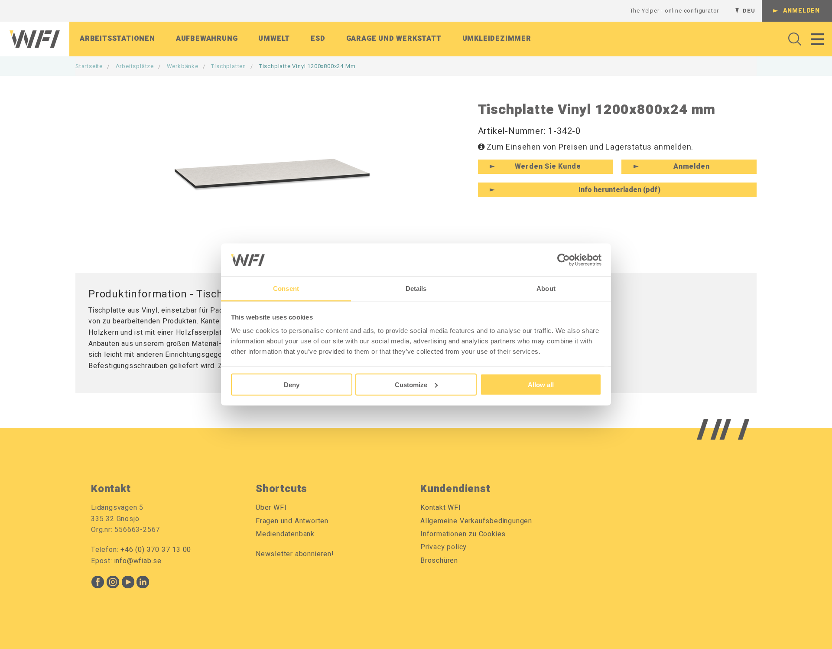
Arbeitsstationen (117, 38)
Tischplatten (228, 66)
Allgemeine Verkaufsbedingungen (476, 521)
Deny (291, 384)
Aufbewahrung (207, 38)
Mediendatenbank (285, 534)
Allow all (541, 384)
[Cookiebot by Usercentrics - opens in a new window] (563, 259)
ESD (318, 38)
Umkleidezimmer (496, 38)
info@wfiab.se (138, 561)
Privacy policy (443, 547)
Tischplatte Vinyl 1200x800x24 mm (307, 66)
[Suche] (792, 39)
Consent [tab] (286, 288)
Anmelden (801, 10)
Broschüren (439, 560)
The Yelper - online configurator (674, 11)
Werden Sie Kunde (548, 166)
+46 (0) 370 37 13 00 (155, 550)
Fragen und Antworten (292, 521)
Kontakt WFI (440, 507)
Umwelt (274, 38)
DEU (749, 11)
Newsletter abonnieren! (295, 554)
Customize (411, 384)
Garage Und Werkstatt (394, 38)
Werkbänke (182, 66)
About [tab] (546, 288)
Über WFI (271, 507)
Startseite (89, 66)
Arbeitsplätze (135, 66)
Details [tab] (416, 288)
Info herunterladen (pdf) (619, 190)
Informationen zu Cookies (463, 534)
